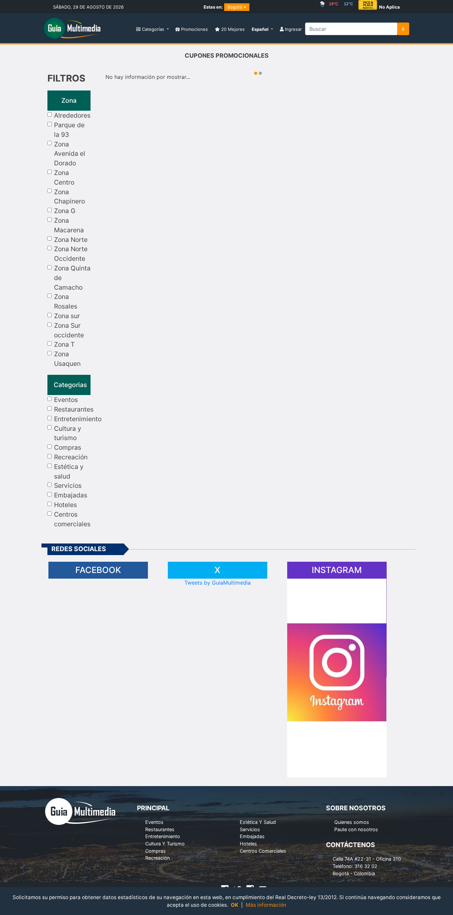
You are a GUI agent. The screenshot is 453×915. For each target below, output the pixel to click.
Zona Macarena (69, 225)
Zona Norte (71, 240)
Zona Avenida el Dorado (69, 153)
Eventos (66, 400)
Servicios (68, 485)
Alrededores (72, 115)
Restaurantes (74, 409)
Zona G (64, 211)
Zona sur (67, 316)
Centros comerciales (72, 519)
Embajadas (70, 495)
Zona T (64, 344)
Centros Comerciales (263, 851)
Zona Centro (64, 177)
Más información (266, 905)
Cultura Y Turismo (165, 843)
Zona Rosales (65, 301)
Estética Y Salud (258, 822)
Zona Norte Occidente (71, 253)
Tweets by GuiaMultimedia (217, 582)
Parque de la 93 (69, 130)
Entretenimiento (77, 419)
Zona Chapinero (69, 196)
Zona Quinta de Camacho (72, 277)
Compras (67, 447)
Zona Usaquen (67, 359)
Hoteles (65, 505)
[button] (262, 30)
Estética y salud (69, 471)
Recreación (71, 457)
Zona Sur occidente (69, 330)
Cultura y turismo (67, 433)
